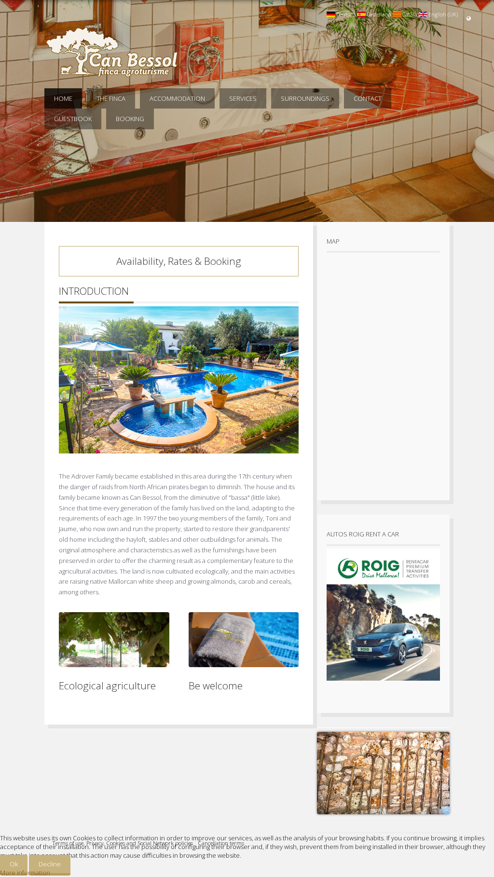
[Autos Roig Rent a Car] (383, 683)
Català (409, 14)
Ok (14, 864)
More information (25, 872)
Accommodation (177, 98)
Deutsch (346, 14)
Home (63, 98)
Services (243, 98)
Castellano (379, 14)
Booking (130, 118)
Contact (368, 98)
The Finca (110, 98)
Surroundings (305, 98)
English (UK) (443, 14)
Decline (50, 864)
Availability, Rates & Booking (178, 261)
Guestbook (73, 118)
